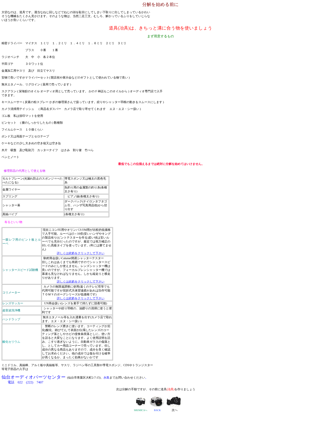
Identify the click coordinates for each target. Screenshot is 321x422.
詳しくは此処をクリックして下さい (80, 253)
